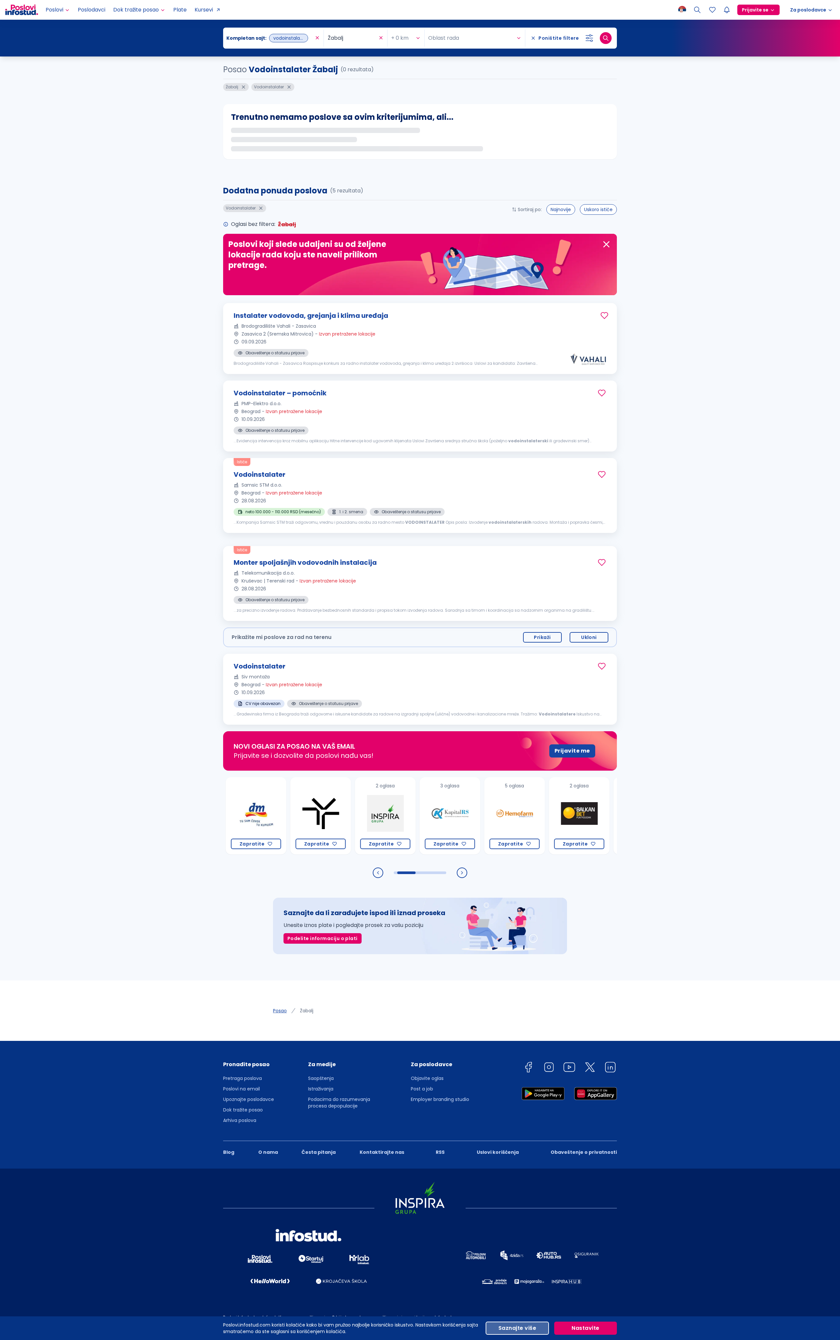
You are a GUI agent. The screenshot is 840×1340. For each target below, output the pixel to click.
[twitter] (590, 1068)
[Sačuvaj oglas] (604, 315)
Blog (228, 1152)
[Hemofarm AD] (482, 815)
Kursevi (204, 9)
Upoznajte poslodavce (248, 1099)
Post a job (422, 1089)
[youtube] (569, 1068)
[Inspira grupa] (353, 815)
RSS (440, 1152)
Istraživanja (320, 1089)
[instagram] (549, 1068)
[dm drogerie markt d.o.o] (223, 815)
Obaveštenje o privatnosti (584, 1152)
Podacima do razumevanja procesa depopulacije (339, 1102)
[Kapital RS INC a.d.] (417, 815)
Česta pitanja (319, 1152)
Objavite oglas (427, 1078)
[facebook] (528, 1068)
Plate (180, 9)
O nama (268, 1152)
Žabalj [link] (306, 1010)
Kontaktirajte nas (382, 1152)
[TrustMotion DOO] (288, 815)
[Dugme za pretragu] (606, 38)
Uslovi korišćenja (498, 1152)
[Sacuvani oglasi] (712, 10)
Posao (280, 1010)
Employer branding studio (440, 1099)
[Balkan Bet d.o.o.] (546, 815)
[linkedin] (610, 1068)
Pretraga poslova (242, 1078)
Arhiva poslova (239, 1120)
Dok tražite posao (243, 1110)
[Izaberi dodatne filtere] (589, 38)
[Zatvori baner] (606, 244)
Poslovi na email (241, 1089)
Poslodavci (91, 9)
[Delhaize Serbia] (611, 815)
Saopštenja (321, 1078)
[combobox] (270, 38)
